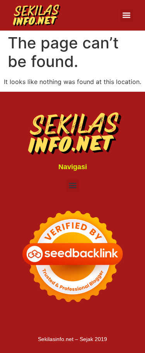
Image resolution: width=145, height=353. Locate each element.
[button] (126, 15)
